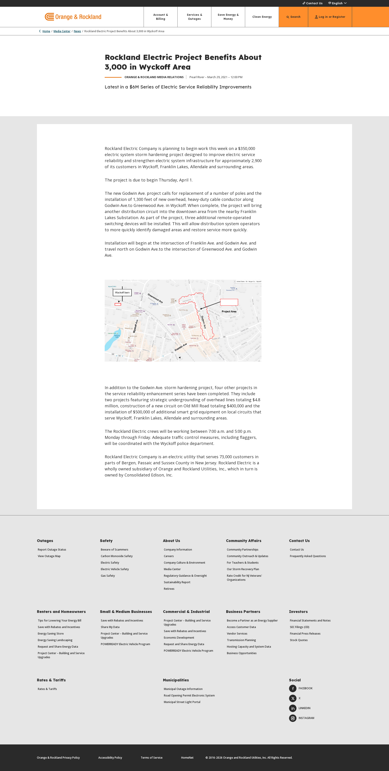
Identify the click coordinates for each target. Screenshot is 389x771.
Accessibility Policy (110, 758)
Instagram (306, 718)
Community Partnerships (242, 549)
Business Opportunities (242, 653)
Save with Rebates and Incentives (59, 627)
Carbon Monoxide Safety (117, 556)
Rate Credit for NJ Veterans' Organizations (244, 578)
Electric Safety (110, 563)
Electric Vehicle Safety (115, 569)
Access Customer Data (241, 627)
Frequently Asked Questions (308, 556)
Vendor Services (237, 633)
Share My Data (110, 627)
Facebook (305, 688)
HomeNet (187, 758)
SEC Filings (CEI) (299, 627)
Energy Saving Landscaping (55, 640)
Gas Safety (108, 576)
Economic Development (179, 637)
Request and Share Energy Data (58, 647)
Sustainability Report (177, 582)
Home (46, 31)
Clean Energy (262, 16)
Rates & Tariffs (47, 689)
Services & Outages (194, 16)
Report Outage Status (52, 549)
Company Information (178, 549)
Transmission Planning (241, 640)
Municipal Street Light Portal (182, 702)
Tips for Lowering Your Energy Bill (59, 620)
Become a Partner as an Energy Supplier (252, 620)
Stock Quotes (299, 640)
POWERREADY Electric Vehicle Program (125, 644)
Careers (169, 556)
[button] (337, 3)
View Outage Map (49, 556)
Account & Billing (160, 16)
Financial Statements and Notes (310, 620)
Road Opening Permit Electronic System (189, 695)
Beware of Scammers (114, 549)
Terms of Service (152, 758)
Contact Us (314, 3)
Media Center (62, 31)
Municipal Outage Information (183, 689)
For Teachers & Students (243, 563)
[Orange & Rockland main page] (69, 17)
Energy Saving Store (51, 633)
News (77, 31)
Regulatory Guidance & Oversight (185, 576)
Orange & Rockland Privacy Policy (58, 758)
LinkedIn (304, 708)
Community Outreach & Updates (247, 556)
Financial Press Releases (305, 633)
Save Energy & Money (228, 16)
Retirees (169, 589)
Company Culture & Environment (184, 563)
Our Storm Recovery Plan (243, 569)
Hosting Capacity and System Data (249, 647)
